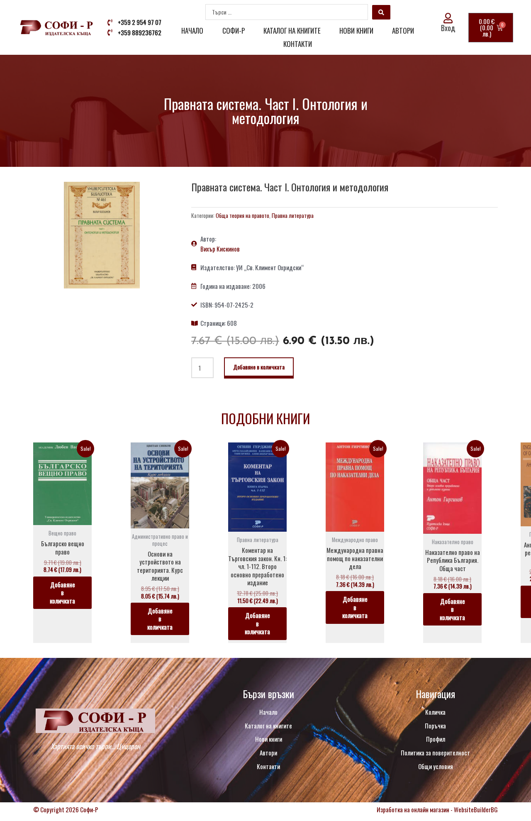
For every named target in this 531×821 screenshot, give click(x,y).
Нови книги (356, 30)
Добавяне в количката (259, 366)
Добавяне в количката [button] (62, 592)
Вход (448, 27)
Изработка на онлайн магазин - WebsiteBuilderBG (437, 809)
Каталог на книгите (292, 30)
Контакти (297, 44)
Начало (192, 30)
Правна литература (293, 215)
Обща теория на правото (242, 215)
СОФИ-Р (233, 30)
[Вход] (448, 18)
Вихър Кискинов (220, 248)
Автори (403, 30)
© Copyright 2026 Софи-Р (65, 809)
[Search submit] (381, 12)
